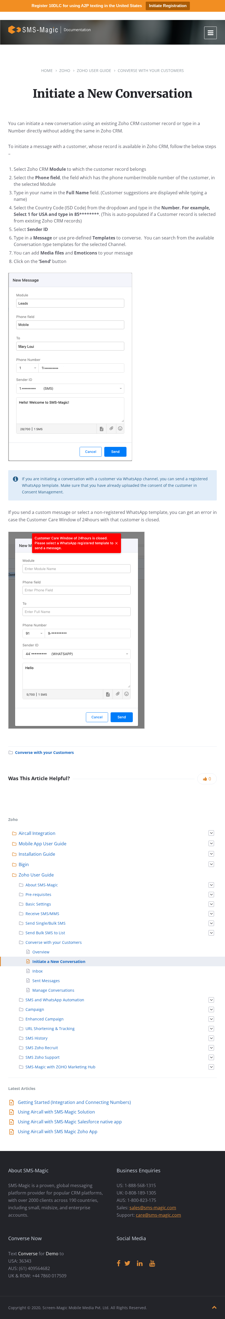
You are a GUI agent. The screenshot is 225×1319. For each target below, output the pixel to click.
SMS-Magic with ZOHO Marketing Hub (60, 1066)
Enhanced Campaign (45, 1019)
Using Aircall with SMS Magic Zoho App (57, 1132)
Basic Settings (38, 904)
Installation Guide (37, 854)
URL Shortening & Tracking (50, 1028)
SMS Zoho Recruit (42, 1047)
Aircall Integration (37, 833)
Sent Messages (46, 980)
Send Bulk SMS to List (45, 932)
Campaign (35, 1009)
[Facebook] (118, 1263)
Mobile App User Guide (42, 844)
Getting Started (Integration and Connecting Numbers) (74, 1102)
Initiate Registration (168, 5)
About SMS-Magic (42, 884)
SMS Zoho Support (43, 1057)
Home (47, 70)
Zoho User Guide (94, 70)
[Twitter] (127, 1263)
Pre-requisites (38, 894)
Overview (40, 951)
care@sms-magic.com (158, 1215)
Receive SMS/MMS (42, 913)
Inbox (37, 971)
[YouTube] (152, 1263)
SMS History (36, 1038)
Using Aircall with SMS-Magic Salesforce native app (70, 1122)
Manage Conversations (53, 990)
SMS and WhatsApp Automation (55, 999)
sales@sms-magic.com (153, 1208)
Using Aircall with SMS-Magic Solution (56, 1112)
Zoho (64, 70)
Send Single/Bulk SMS (46, 923)
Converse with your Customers (151, 70)
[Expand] (211, 833)
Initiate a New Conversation (58, 961)
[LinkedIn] (140, 1263)
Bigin (24, 864)
